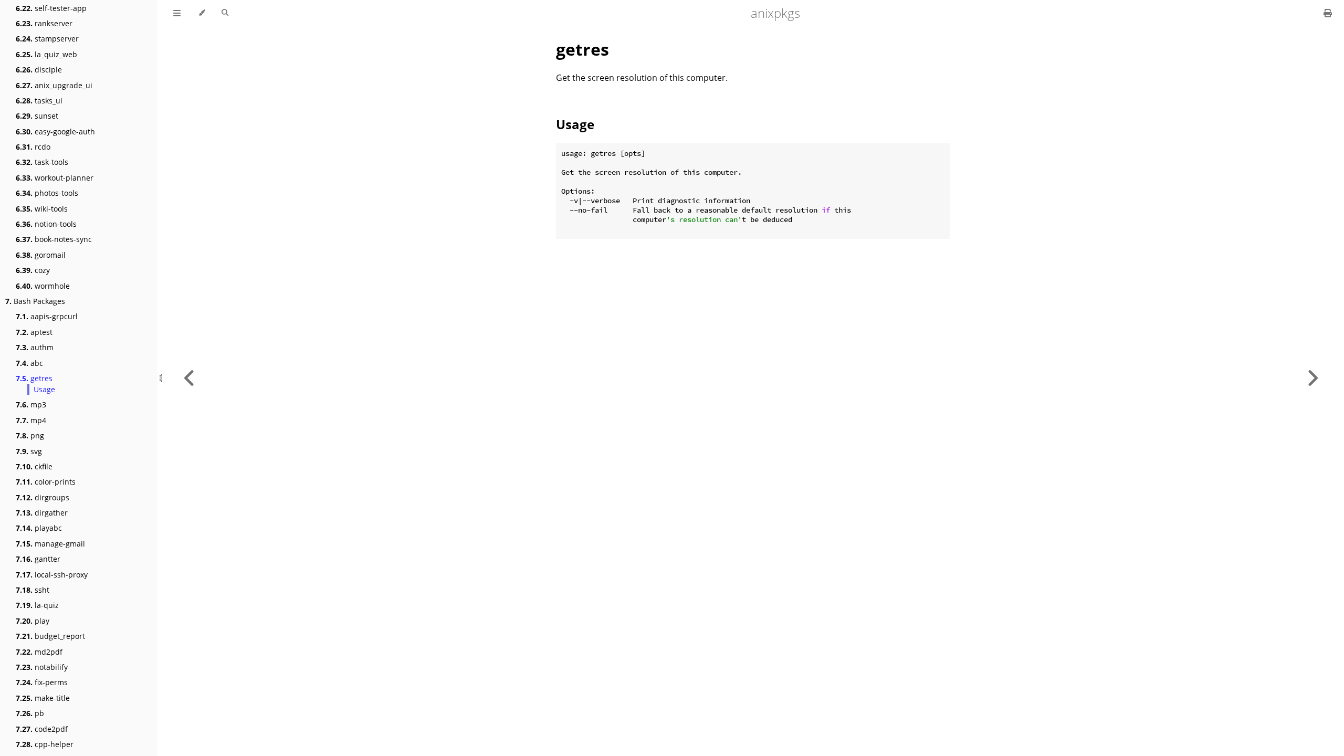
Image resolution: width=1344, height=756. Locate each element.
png (30, 435)
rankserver (44, 23)
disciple (39, 70)
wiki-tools (42, 209)
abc (29, 363)
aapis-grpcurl (47, 316)
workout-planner (54, 178)
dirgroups (42, 497)
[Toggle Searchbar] (225, 13)
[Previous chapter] (189, 378)
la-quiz (37, 605)
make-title (43, 698)
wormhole (43, 286)
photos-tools (47, 193)
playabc (39, 528)
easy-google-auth (55, 131)
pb (30, 713)
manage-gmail (50, 544)
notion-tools (46, 224)
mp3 (31, 405)
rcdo (33, 147)
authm (35, 347)
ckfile (34, 466)
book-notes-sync (54, 239)
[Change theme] (201, 13)
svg (29, 451)
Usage (44, 389)
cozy (33, 270)
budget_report (50, 636)
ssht (32, 590)
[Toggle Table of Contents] (177, 13)
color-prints (46, 482)
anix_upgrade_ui (54, 85)
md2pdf (39, 652)
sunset (37, 116)
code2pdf (42, 729)
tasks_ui (39, 101)
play (32, 621)
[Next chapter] (1312, 378)
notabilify (42, 667)
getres (34, 378)
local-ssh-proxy (52, 575)
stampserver (47, 39)
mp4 (31, 420)
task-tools (42, 162)
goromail (41, 255)
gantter (38, 559)
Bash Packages (35, 301)
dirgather (42, 513)
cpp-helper (45, 744)
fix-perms (42, 682)
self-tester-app (51, 8)
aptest (34, 332)
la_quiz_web (46, 54)
